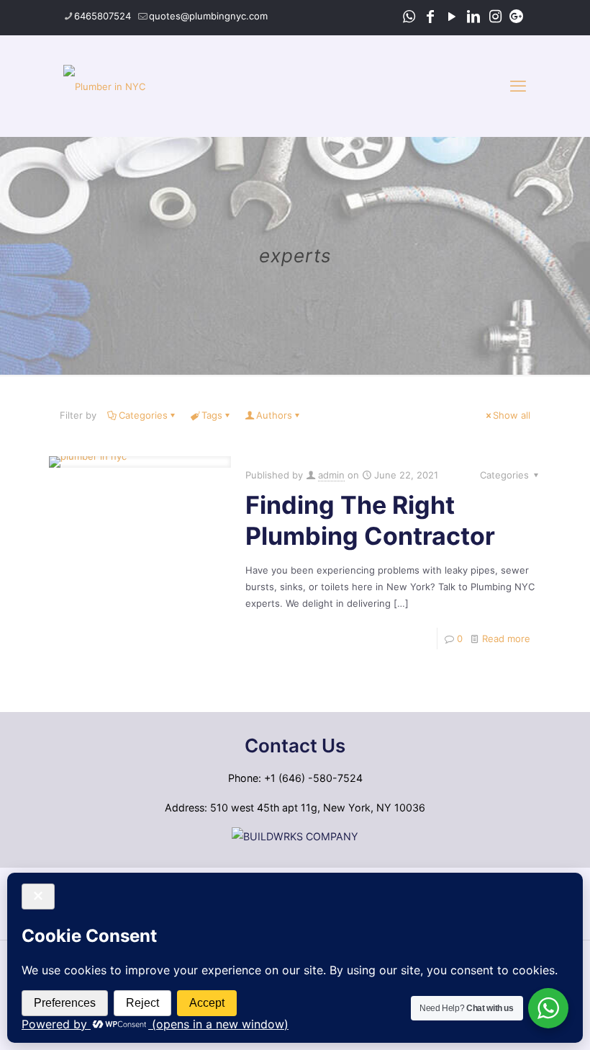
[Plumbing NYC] (104, 85)
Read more (506, 638)
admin (331, 475)
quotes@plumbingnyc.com (208, 16)
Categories (143, 415)
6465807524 (102, 16)
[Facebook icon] (430, 16)
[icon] (516, 16)
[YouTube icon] (452, 16)
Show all (511, 415)
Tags (211, 415)
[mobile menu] (518, 86)
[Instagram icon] (495, 16)
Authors (274, 415)
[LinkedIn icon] (473, 16)
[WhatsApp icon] (408, 16)
